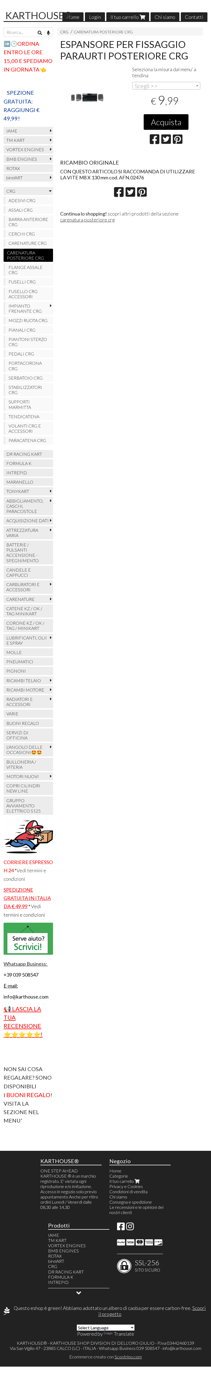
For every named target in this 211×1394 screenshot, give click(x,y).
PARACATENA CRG (27, 440)
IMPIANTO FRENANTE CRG (25, 308)
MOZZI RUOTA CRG (28, 320)
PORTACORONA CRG (25, 365)
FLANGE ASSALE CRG (26, 270)
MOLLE (14, 652)
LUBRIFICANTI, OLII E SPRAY (26, 640)
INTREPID (16, 472)
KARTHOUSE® (38, 15)
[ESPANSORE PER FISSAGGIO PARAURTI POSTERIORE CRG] (94, 98)
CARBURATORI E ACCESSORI (23, 587)
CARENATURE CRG (28, 243)
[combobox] (166, 86)
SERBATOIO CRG (26, 377)
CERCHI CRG (22, 233)
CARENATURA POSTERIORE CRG (103, 32)
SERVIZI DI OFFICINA (17, 735)
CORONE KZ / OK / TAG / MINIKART (25, 625)
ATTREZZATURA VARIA (22, 532)
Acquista (166, 122)
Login (95, 17)
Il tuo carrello (125, 17)
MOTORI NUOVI (22, 776)
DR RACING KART (24, 454)
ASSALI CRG (21, 210)
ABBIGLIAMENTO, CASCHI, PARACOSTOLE (24, 506)
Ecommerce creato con (105, 1356)
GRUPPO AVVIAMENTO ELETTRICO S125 (23, 805)
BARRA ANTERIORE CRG (28, 222)
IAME (11, 130)
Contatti (194, 17)
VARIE (12, 713)
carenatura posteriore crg (87, 220)
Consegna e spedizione (130, 1201)
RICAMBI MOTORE (25, 689)
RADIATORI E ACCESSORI (19, 701)
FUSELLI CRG (22, 281)
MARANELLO (19, 481)
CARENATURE (20, 599)
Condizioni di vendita (128, 1191)
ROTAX (13, 168)
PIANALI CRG (22, 329)
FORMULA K (19, 463)
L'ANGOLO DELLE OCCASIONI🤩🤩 (24, 749)
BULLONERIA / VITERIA (21, 764)
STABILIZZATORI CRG (25, 390)
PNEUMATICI (19, 661)
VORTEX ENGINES (25, 149)
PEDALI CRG (21, 353)
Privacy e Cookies (126, 1186)
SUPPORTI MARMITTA (20, 404)
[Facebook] (121, 1227)
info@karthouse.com (182, 1348)
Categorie (118, 1175)
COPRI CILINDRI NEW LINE (23, 788)
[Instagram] (130, 1227)
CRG (64, 32)
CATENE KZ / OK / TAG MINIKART (24, 611)
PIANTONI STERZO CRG (28, 342)
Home (72, 17)
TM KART (15, 140)
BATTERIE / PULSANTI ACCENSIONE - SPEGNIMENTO (22, 552)
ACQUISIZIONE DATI (27, 520)
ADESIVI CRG (22, 200)
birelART (14, 177)
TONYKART (17, 491)
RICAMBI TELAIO (23, 680)
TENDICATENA (24, 416)
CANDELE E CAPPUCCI (18, 572)
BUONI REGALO (22, 723)
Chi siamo (165, 17)
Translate (124, 1334)
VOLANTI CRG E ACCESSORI (25, 428)
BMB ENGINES (21, 159)
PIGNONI (16, 670)
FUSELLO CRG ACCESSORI (23, 294)
